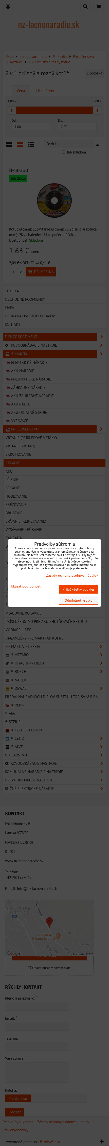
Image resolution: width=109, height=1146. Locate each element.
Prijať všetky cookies (79, 589)
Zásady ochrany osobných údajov (72, 575)
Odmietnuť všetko (79, 600)
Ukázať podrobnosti (26, 586)
